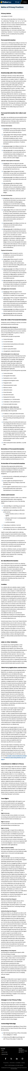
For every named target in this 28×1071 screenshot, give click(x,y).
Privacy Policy (5, 1062)
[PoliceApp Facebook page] (5, 1059)
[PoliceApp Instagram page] (22, 1059)
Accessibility (18, 1062)
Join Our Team (4, 1052)
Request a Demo (5, 1054)
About (3, 1050)
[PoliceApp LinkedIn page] (17, 1059)
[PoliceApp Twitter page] (11, 1059)
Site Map (23, 1062)
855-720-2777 (21, 1052)
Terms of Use (12, 1062)
